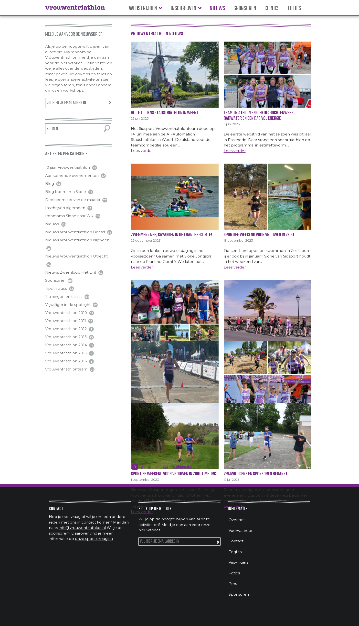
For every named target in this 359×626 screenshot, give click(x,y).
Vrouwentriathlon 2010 (66, 312)
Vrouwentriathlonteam (66, 369)
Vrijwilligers (238, 562)
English (235, 551)
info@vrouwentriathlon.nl (82, 527)
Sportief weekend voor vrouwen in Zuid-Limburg (173, 474)
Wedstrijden (143, 8)
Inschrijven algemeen (65, 207)
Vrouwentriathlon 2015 (66, 353)
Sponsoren (244, 8)
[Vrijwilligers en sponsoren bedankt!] (268, 436)
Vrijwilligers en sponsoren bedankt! (256, 474)
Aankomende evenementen (72, 175)
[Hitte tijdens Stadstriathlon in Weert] (175, 75)
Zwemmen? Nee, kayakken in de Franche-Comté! (171, 235)
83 (165, 466)
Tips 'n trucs (56, 288)
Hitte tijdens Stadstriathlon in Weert (164, 113)
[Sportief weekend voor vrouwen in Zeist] (268, 197)
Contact (236, 541)
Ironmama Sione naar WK (69, 215)
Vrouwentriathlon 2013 (66, 337)
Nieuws (217, 8)
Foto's (234, 573)
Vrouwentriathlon (75, 10)
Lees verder (142, 150)
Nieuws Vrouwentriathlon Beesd (75, 232)
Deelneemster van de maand (72, 199)
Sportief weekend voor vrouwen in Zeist (259, 235)
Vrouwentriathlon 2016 (66, 361)
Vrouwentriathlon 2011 (65, 320)
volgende (182, 466)
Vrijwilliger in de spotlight (68, 304)
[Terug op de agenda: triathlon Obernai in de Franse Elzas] (175, 313)
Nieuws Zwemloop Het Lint (70, 272)
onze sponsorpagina (94, 538)
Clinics (272, 8)
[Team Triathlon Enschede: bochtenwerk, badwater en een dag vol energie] (268, 75)
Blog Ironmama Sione (65, 191)
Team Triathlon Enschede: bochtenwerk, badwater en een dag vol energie (259, 115)
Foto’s (294, 8)
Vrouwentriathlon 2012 (66, 328)
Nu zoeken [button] (107, 128)
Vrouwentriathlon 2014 (66, 345)
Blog (49, 183)
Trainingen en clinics (63, 296)
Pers (233, 583)
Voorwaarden (241, 530)
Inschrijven (183, 8)
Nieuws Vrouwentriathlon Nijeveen (77, 240)
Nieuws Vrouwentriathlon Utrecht (76, 256)
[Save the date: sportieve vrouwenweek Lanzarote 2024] (268, 313)
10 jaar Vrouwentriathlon (67, 167)
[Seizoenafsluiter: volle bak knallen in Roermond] (175, 374)
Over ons (237, 519)
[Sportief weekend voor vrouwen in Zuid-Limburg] (175, 436)
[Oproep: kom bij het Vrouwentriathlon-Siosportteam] (268, 374)
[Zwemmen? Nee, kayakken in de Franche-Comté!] (175, 197)
